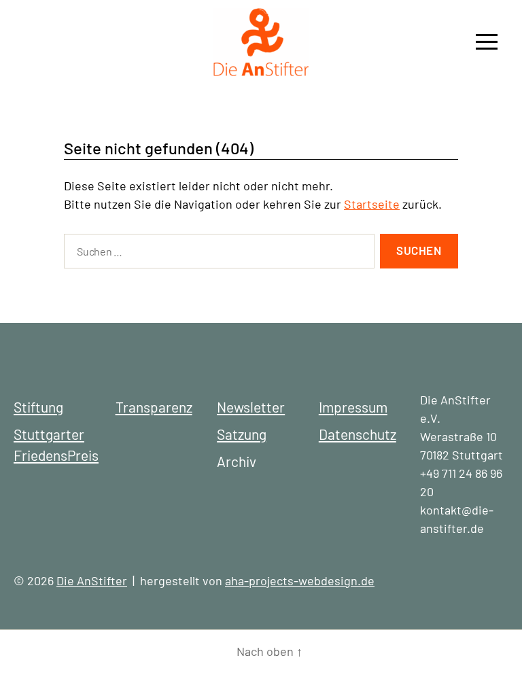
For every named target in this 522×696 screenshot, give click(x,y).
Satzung (241, 433)
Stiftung (38, 406)
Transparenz (154, 406)
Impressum (353, 406)
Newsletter (251, 406)
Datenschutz (357, 433)
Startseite (372, 203)
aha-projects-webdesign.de (300, 580)
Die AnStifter (91, 580)
